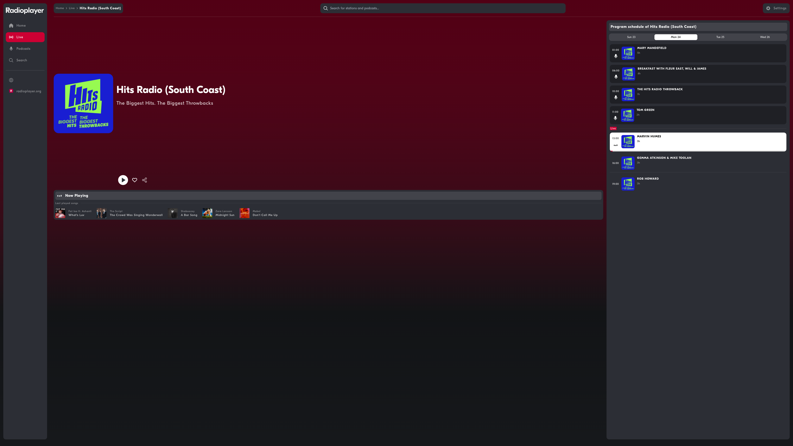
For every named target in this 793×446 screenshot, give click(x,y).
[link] (60, 8)
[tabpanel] (698, 240)
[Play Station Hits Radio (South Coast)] (123, 180)
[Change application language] (25, 80)
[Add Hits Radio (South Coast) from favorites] (135, 180)
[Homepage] (25, 10)
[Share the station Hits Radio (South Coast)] (144, 180)
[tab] (631, 37)
